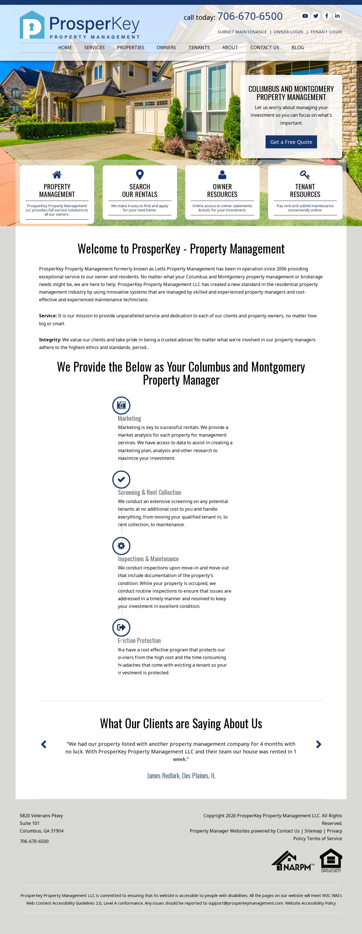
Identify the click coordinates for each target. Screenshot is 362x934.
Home (65, 47)
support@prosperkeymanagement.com (245, 903)
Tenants (199, 47)
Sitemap (313, 831)
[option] (180, 759)
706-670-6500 (250, 16)
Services (94, 47)
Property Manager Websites (220, 831)
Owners (166, 47)
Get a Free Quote (291, 141)
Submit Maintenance (242, 31)
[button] (43, 761)
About (230, 47)
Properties (130, 47)
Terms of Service (324, 838)
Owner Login (288, 31)
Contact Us (265, 47)
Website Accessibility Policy (310, 903)
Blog (298, 47)
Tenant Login (326, 31)
